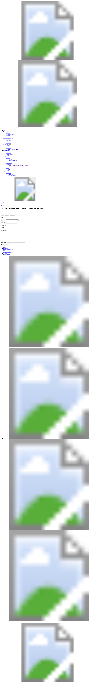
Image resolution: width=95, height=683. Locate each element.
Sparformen (8, 153)
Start (4, 130)
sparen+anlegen (6, 150)
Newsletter (8, 148)
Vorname (3, 220)
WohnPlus (8, 140)
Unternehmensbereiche (11, 175)
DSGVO (5, 247)
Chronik (11, 159)
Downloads (8, 136)
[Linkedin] (48, 347)
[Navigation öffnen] (1, 128)
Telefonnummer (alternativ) (7, 233)
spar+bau (5, 156)
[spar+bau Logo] (47, 681)
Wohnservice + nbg (13, 160)
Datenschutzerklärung (8, 249)
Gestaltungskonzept (10, 166)
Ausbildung (8, 173)
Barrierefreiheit (6, 254)
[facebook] (48, 529)
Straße (2, 222)
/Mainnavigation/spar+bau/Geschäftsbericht (18, 165)
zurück (2, 205)
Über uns (8, 158)
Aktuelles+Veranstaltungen (12, 149)
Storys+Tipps (6, 144)
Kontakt (8, 169)
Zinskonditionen (9, 154)
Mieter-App (8, 161)
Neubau (8, 135)
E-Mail (2, 227)
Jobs (4, 171)
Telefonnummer (4, 230)
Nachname (3, 217)
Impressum (5, 248)
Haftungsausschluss (7, 252)
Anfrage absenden (4, 244)
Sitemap (5, 253)
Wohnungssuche (7, 131)
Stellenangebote (9, 174)
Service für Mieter (7, 138)
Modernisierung (9, 163)
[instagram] (48, 621)
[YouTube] (48, 438)
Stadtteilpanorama (10, 134)
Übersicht (8, 133)
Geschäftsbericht (9, 164)
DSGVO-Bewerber (7, 250)
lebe (7, 146)
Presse (7, 168)
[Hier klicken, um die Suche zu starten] (25, 189)
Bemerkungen (4, 242)
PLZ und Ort (4, 225)
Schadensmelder (9, 141)
